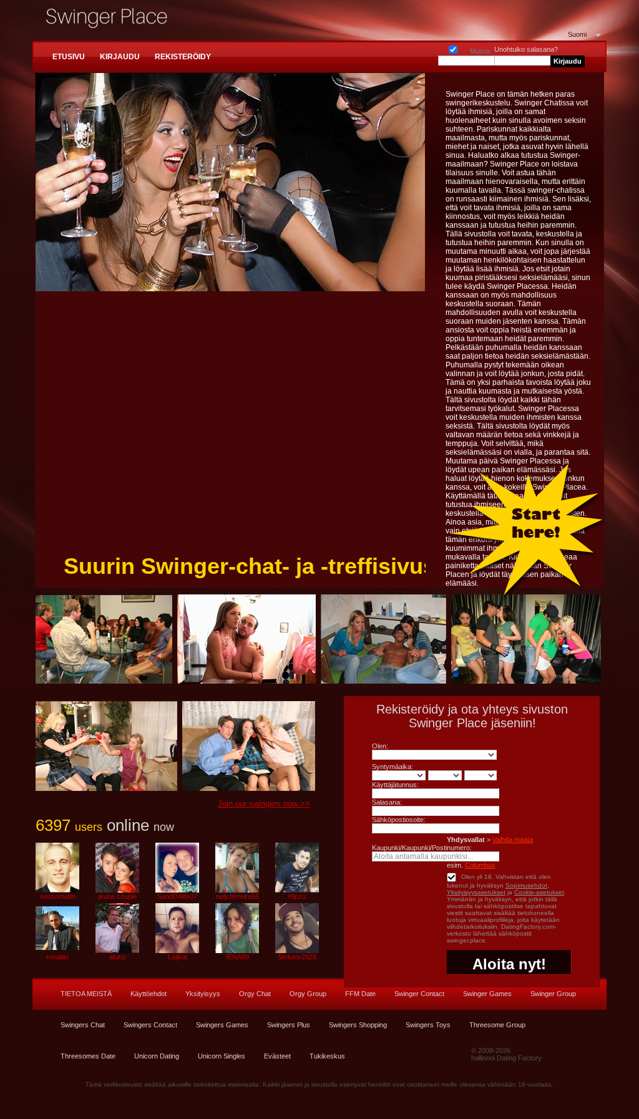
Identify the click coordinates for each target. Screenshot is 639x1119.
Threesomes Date (88, 1056)
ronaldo (57, 957)
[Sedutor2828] (297, 950)
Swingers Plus (288, 1025)
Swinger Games (487, 993)
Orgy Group (308, 993)
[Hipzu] (297, 890)
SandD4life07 (177, 896)
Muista (453, 47)
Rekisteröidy (183, 57)
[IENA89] (237, 950)
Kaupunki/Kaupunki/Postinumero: (422, 847)
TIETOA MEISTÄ (86, 993)
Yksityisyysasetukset (476, 892)
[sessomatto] (57, 890)
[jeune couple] (117, 890)
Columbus (480, 865)
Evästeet (277, 1056)
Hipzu (297, 896)
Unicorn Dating (156, 1056)
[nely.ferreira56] (237, 890)
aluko (117, 957)
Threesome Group (497, 1025)
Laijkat (177, 957)
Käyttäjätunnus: (395, 784)
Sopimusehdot (526, 885)
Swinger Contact (419, 993)
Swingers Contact (150, 1025)
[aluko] (117, 950)
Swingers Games (222, 1025)
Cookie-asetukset (539, 892)
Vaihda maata (512, 839)
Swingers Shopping (358, 1025)
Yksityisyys (202, 993)
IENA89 (237, 957)
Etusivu (68, 57)
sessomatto (58, 896)
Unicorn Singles (221, 1056)
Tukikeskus (327, 1056)
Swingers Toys (428, 1025)
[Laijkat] (177, 950)
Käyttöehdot (148, 993)
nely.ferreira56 (237, 896)
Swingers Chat (83, 1025)
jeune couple (118, 896)
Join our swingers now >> (264, 803)
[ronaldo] (57, 950)
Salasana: (387, 802)
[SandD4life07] (177, 890)
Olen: (380, 746)
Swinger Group (553, 993)
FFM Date (360, 993)
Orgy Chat (255, 993)
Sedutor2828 (297, 957)
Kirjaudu (120, 57)
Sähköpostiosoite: (399, 819)
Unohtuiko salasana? (526, 49)
